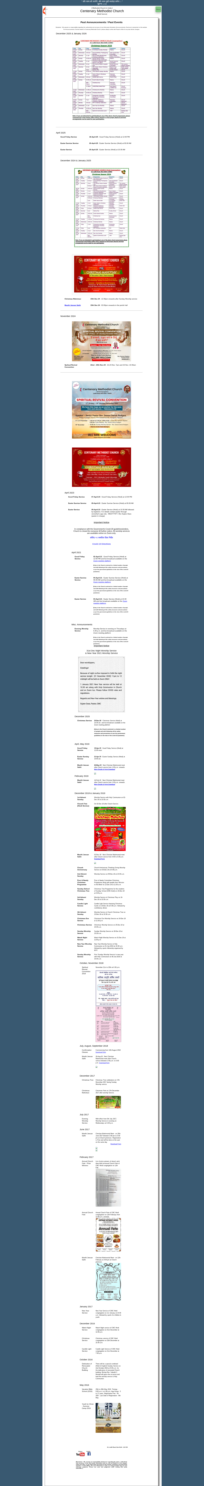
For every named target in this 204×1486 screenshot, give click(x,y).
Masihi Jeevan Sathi (73, 305)
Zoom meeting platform (102, 561)
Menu (158, 9)
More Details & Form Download (104, 769)
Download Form (99, 859)
